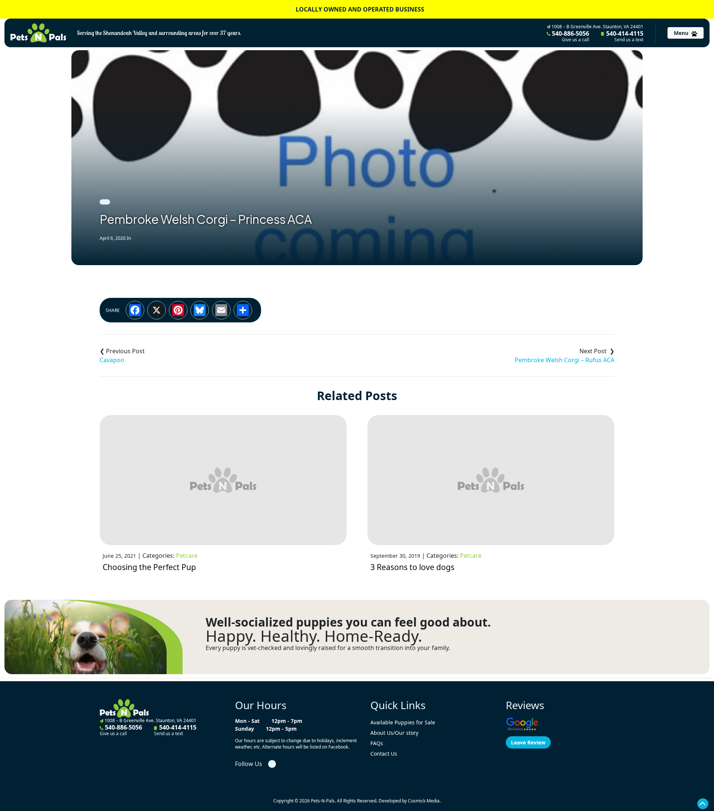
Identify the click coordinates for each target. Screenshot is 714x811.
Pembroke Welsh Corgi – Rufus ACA (564, 360)
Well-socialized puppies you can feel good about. (348, 622)
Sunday (244, 728)
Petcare (186, 555)
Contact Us (383, 753)
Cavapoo (112, 360)
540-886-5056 (569, 36)
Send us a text (628, 39)
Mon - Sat (247, 720)
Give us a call (575, 39)
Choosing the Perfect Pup (149, 567)
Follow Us (248, 764)
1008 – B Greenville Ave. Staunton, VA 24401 (596, 26)
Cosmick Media (424, 801)
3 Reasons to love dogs (412, 567)
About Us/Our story (394, 732)
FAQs (376, 743)
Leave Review (528, 742)
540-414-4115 (624, 36)
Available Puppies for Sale (402, 722)
